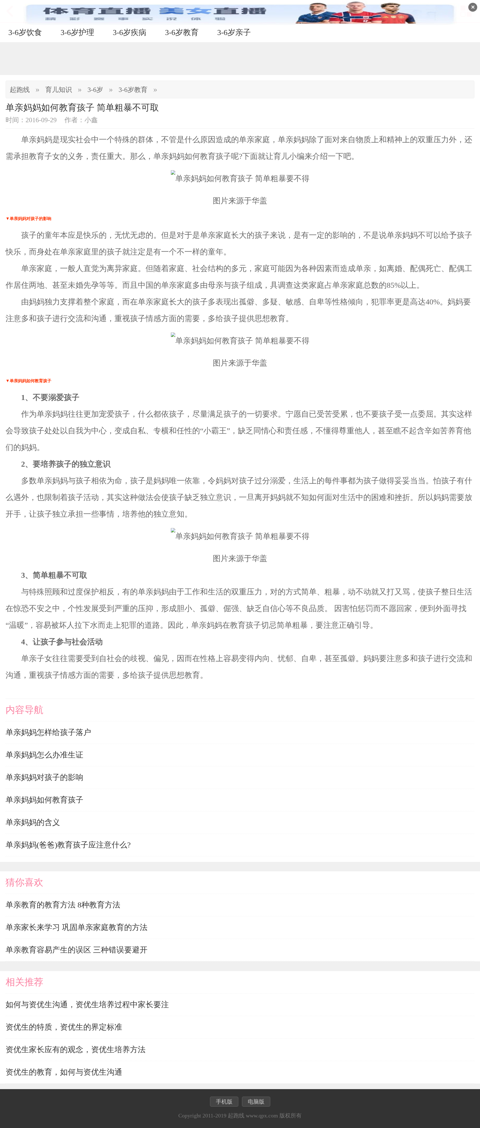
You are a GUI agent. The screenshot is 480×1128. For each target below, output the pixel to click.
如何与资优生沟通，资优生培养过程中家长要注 (87, 1004)
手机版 (224, 1102)
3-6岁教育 (182, 32)
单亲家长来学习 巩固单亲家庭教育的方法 (77, 927)
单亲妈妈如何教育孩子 (44, 800)
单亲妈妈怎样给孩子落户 (48, 732)
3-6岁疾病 (129, 32)
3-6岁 (95, 89)
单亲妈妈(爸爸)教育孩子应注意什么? (68, 845)
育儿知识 (58, 89)
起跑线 (20, 89)
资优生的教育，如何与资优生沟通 (64, 1072)
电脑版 (256, 1102)
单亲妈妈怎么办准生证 (44, 755)
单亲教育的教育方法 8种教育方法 (63, 905)
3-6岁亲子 (234, 32)
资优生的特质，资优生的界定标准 (64, 1027)
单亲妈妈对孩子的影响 (44, 777)
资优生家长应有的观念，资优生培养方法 (76, 1049)
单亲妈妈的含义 (33, 822)
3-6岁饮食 (25, 32)
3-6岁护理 (77, 32)
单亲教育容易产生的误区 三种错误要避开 (77, 950)
